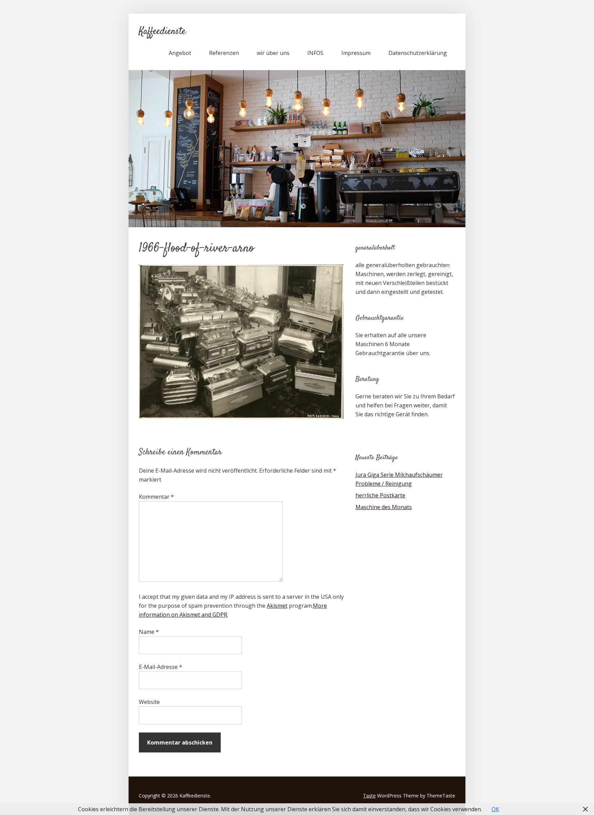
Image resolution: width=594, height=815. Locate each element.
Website (149, 702)
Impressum (356, 53)
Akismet (277, 605)
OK (495, 809)
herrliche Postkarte (380, 495)
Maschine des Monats (383, 507)
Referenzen (224, 53)
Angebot (180, 53)
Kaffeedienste (162, 31)
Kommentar (156, 496)
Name (149, 632)
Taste (369, 795)
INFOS (315, 53)
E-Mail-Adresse (160, 667)
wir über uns (273, 53)
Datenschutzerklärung (417, 53)
